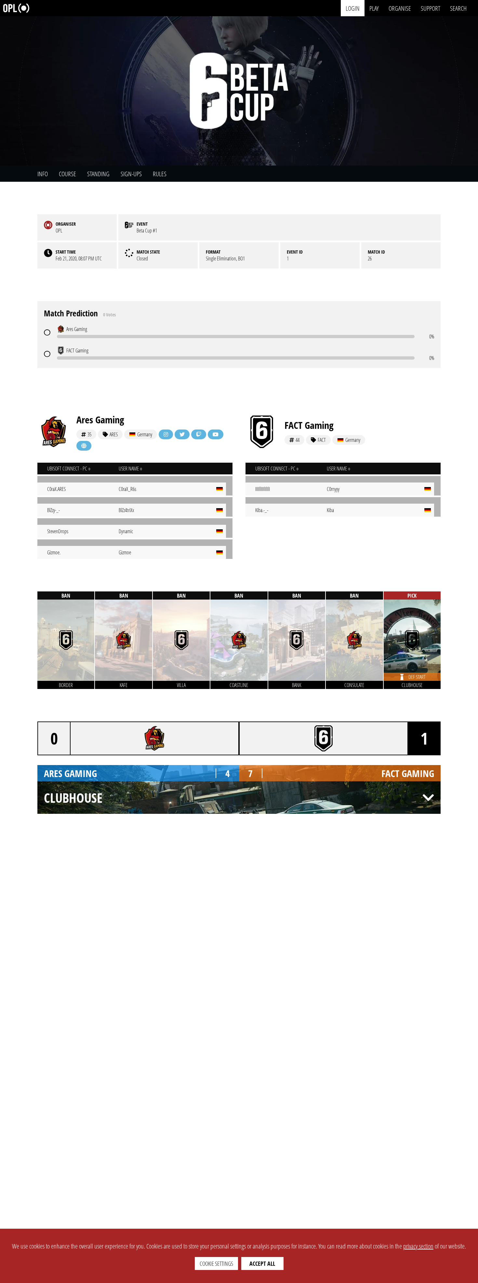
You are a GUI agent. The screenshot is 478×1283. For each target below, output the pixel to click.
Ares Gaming (100, 419)
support (430, 8)
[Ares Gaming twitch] (198, 434)
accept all (262, 1263)
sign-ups (131, 173)
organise (400, 8)
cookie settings (216, 1263)
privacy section (418, 1246)
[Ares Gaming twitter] (182, 434)
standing (98, 173)
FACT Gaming (309, 425)
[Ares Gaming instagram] (166, 434)
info (42, 173)
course (67, 173)
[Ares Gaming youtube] (215, 434)
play (374, 8)
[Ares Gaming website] (83, 446)
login (353, 8)
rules (159, 173)
